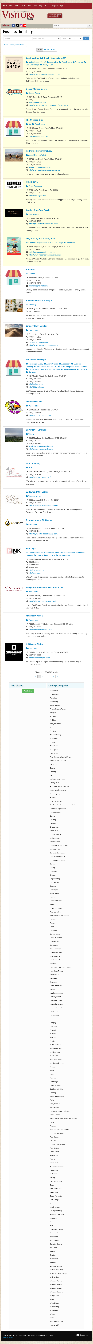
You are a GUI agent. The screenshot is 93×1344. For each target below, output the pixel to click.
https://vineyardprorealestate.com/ (42, 601)
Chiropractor (54, 827)
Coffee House (55, 842)
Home (5, 6)
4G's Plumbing (33, 463)
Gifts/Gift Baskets (56, 938)
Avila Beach (41, 367)
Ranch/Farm (54, 1152)
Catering (53, 819)
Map (53, 50)
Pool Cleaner (54, 1137)
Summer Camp (55, 1233)
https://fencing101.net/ (37, 196)
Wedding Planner (56, 1281)
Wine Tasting (54, 1307)
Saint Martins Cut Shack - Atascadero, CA (46, 58)
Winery (31, 434)
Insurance (53, 982)
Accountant (54, 690)
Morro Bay (54, 1056)
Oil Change (32, 524)
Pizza (52, 1122)
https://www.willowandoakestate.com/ (43, 505)
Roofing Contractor (57, 1166)
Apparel (53, 716)
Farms (52, 904)
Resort (52, 1159)
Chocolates (54, 831)
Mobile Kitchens (56, 1048)
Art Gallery (54, 731)
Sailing (52, 1177)
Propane (53, 1141)
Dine (29, 6)
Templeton (79, 62)
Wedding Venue (34, 496)
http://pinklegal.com (36, 573)
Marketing (54, 1030)
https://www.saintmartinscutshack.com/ (44, 74)
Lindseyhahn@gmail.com (39, 342)
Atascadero (53, 62)
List (40, 50)
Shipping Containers (57, 1214)
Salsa (52, 1185)
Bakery (52, 768)
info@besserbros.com (37, 102)
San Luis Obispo (56, 243)
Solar (52, 1222)
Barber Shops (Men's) (37, 62)
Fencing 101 (32, 182)
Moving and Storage (57, 1063)
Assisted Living (55, 735)
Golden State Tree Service (38, 210)
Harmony (53, 963)
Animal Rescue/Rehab (37, 155)
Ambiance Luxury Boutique (39, 300)
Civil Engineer (55, 838)
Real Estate (33, 592)
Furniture (53, 930)
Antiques (30, 269)
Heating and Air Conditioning (60, 967)
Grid (47, 50)
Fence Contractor (35, 186)
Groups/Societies (56, 952)
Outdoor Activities (56, 1089)
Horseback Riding (56, 971)
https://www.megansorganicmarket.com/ (45, 255)
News (11, 6)
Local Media (54, 1015)
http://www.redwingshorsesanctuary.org (44, 170)
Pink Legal (31, 548)
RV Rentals (54, 1170)
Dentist (52, 864)
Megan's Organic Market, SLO (40, 238)
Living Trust (50, 555)
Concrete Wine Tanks (57, 856)
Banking (53, 772)
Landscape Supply (35, 364)
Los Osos (83, 369)
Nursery (53, 1078)
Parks (52, 1100)
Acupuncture (54, 694)
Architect (53, 720)
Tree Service (33, 214)
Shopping (32, 305)
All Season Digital (34, 644)
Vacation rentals (56, 1266)
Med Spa (53, 1037)
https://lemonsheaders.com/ (40, 415)
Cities (17, 6)
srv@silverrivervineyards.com (41, 446)
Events (52, 897)
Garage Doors (34, 93)
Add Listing (28, 691)
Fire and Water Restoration (59, 915)
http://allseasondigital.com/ (39, 658)
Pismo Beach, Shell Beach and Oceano (44, 369)
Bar (29, 124)
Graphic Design (55, 949)
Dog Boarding (55, 879)
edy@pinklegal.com (36, 570)
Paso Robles (66, 62)
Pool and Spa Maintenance (59, 1129)
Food (52, 927)
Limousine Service (56, 1004)
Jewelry (52, 989)
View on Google (8, 1337)
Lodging (53, 1022)
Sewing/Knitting (56, 1211)
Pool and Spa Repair (57, 1133)
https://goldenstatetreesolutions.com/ (43, 224)
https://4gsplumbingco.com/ (40, 477)
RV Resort (53, 1174)
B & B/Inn (53, 764)
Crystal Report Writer (57, 860)
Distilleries (53, 871)
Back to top (84, 1335)
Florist (52, 923)
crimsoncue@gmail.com (38, 136)
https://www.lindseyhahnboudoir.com (43, 345)
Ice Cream (53, 978)
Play (40, 6)
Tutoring (53, 1262)
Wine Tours (54, 1310)
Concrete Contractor (57, 853)
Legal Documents (56, 1000)
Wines (52, 1318)
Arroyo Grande (52, 364)
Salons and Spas (56, 1181)
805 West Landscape (36, 359)
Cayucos (32, 372)
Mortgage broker (56, 1059)
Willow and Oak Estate (37, 492)
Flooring (53, 919)
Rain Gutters (54, 1148)
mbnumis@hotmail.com (38, 286)
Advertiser (70, 243)
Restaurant (54, 1163)
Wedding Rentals (56, 1284)
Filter (6, 45)
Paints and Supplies (57, 1096)
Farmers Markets (56, 901)
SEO (51, 1203)
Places (47, 6)
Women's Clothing (56, 1321)
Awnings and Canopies (58, 760)
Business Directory (56, 801)
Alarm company (55, 705)
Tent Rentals (54, 1240)
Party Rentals (55, 1104)
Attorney (53, 742)
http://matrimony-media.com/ (40, 629)
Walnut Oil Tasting (56, 1270)
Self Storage (54, 1200)
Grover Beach (55, 956)
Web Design (54, 1277)
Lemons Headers (34, 401)
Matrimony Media (34, 616)
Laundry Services (56, 997)
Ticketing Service (56, 1244)
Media (52, 1041)
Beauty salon (47, 65)
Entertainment (55, 893)
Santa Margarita (69, 369)
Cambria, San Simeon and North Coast (64, 805)
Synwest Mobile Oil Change (39, 520)
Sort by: (17, 45)
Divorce (39, 555)
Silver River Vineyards (36, 430)
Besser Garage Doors (36, 89)
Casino (52, 816)
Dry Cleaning (54, 882)
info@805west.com (36, 384)
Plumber (31, 468)
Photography (33, 330)
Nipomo (53, 1074)
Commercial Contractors (59, 845)
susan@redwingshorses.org (40, 167)
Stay (35, 6)
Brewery (53, 797)
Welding (53, 1299)
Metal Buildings (55, 1045)
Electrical (53, 886)
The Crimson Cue (34, 120)
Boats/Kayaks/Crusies (58, 790)
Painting (53, 1093)
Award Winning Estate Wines (60, 757)
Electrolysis (54, 890)
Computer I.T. (55, 849)
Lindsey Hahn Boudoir (36, 326)
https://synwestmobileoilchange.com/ (43, 534)
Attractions (54, 746)
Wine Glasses (54, 1303)
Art (51, 727)
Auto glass (54, 749)
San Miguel (54, 1192)
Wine (24, 6)
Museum (53, 1067)
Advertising (32, 648)
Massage (53, 1033)
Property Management (58, 1144)
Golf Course (54, 945)
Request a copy (57, 6)
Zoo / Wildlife (54, 1325)
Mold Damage (55, 1052)
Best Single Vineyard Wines (59, 786)
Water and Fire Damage (58, 1273)
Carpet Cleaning (56, 812)
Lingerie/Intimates (56, 1008)
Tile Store (53, 1247)
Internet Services (56, 986)
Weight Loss (54, 1296)
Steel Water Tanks (56, 1229)
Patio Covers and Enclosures (60, 1111)
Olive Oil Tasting (56, 1085)
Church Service (55, 834)
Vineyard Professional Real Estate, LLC (45, 587)
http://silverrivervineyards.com (41, 449)
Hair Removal (55, 960)
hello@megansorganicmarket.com (42, 252)
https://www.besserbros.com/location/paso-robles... (49, 105)
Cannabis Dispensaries (37, 243)
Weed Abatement (56, 1292)
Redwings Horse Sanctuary (39, 151)
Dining (52, 868)
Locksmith (54, 1019)
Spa (51, 1225)
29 (53, 676)
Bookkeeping (55, 794)
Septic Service (55, 1207)
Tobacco (53, 1251)
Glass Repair (54, 941)
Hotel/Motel (54, 974)
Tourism (53, 1255)
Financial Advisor (56, 912)
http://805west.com (36, 387)
